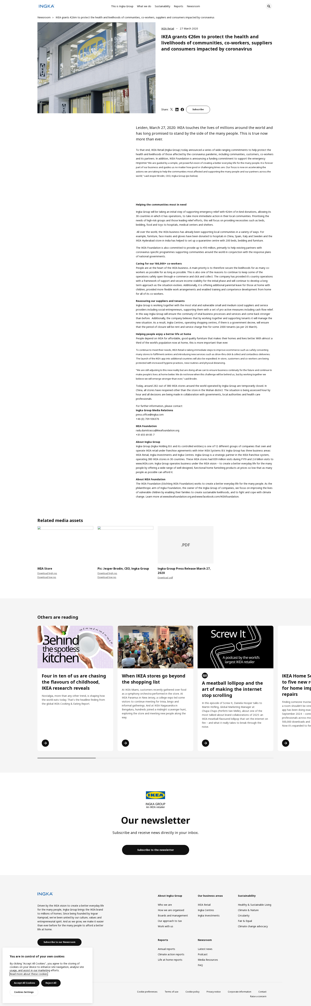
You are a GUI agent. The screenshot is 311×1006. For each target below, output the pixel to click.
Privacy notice (214, 991)
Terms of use (171, 991)
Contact (262, 991)
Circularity (243, 915)
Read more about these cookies (29, 974)
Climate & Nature (248, 910)
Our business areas (210, 895)
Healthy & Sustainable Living (254, 904)
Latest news (205, 949)
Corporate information (239, 991)
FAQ (200, 965)
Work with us (165, 926)
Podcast (203, 954)
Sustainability (162, 6)
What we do (144, 6)
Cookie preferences (147, 991)
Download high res (47, 573)
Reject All (51, 982)
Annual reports (166, 949)
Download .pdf (165, 577)
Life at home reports (170, 959)
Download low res (46, 577)
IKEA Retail (167, 28)
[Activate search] (269, 6)
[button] (37, 544)
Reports (178, 6)
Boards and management (173, 915)
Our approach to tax (170, 921)
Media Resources (208, 959)
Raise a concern (258, 996)
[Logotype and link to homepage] (46, 7)
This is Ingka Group (122, 6)
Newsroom (193, 6)
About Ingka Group (170, 895)
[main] (48, 975)
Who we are (165, 904)
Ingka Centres (206, 910)
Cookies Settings (24, 992)
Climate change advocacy (253, 926)
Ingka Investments (209, 915)
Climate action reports (171, 954)
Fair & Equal (245, 921)
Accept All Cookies (24, 982)
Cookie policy (192, 991)
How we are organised (171, 910)
